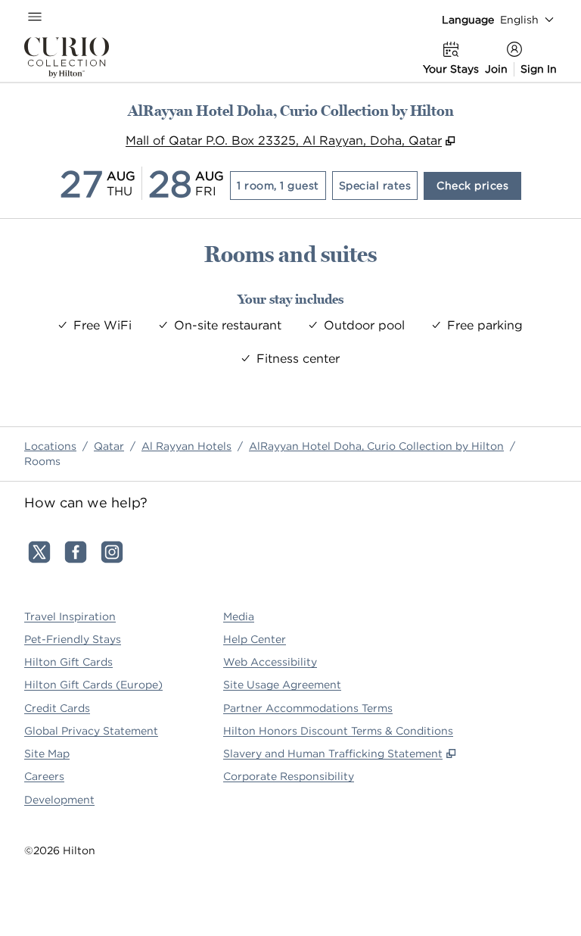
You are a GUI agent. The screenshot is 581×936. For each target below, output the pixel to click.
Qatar (109, 446)
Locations (50, 446)
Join (496, 69)
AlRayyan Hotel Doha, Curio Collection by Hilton (376, 446)
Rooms (42, 461)
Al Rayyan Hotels (186, 446)
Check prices (479, 185)
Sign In (538, 69)
